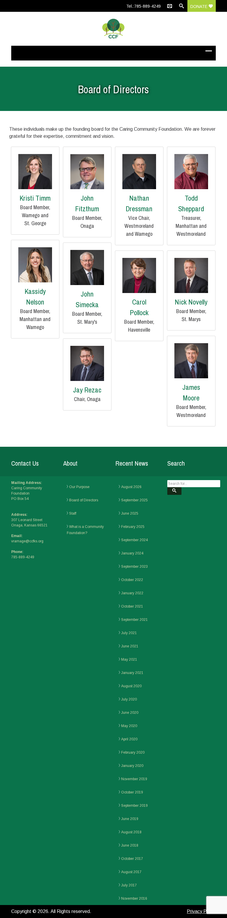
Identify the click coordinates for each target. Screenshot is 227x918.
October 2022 (132, 580)
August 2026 (131, 487)
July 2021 (129, 633)
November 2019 (134, 779)
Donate (199, 6)
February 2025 (133, 527)
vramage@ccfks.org (27, 541)
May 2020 (129, 726)
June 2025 (129, 513)
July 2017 (129, 885)
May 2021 (129, 659)
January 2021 (132, 673)
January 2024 (132, 553)
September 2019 (134, 806)
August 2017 (131, 872)
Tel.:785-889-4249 (143, 6)
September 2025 (134, 500)
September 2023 (134, 566)
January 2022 (132, 593)
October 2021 (132, 606)
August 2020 (131, 686)
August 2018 (131, 832)
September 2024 (134, 540)
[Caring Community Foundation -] (113, 29)
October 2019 (132, 792)
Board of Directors (83, 500)
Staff (72, 513)
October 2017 (132, 859)
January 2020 (132, 766)
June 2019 (129, 819)
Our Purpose (79, 487)
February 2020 (133, 752)
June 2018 (129, 845)
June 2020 (129, 713)
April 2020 (129, 739)
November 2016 (134, 898)
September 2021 (134, 620)
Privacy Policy (201, 911)
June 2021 (129, 646)
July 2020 (129, 699)
